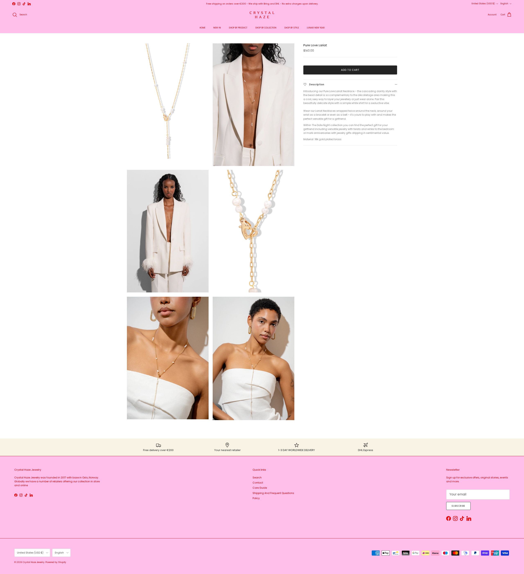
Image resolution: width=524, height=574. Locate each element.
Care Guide (260, 487)
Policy (256, 498)
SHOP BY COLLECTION (265, 27)
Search (257, 477)
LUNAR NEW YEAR (316, 27)
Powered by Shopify (55, 562)
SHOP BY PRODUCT (238, 27)
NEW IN (217, 27)
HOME (202, 27)
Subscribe (458, 505)
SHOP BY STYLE (291, 27)
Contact (258, 482)
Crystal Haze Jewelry (33, 562)
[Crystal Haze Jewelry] (262, 14)
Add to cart (350, 70)
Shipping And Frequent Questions (273, 493)
